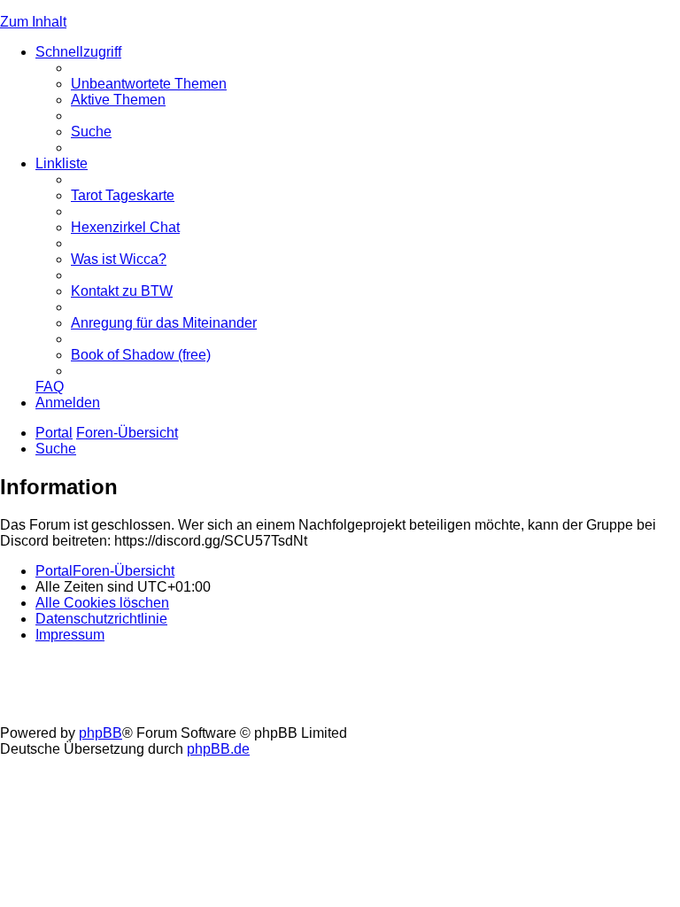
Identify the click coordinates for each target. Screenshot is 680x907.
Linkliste (61, 163)
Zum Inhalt (33, 21)
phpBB (100, 732)
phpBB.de (218, 748)
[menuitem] (149, 83)
